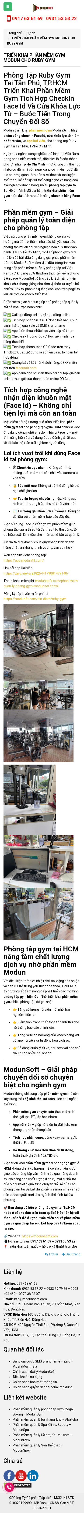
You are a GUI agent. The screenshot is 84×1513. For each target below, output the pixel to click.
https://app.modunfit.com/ (24, 560)
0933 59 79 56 (56, 1289)
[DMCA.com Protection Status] (18, 1485)
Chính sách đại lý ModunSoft (34, 1372)
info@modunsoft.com (30, 1299)
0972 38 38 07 (29, 1294)
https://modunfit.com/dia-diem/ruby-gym (35, 599)
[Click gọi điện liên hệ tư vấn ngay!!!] (9, 1487)
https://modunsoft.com (40, 1236)
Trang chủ (14, 33)
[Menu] (8, 6)
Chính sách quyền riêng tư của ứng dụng (43, 1387)
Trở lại (53, 1254)
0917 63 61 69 (27, 1283)
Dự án (31, 33)
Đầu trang (72, 1254)
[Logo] (42, 8)
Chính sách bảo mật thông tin (35, 1382)
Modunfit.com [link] (26, 368)
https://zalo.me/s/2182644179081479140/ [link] (36, 573)
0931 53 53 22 (32, 1289)
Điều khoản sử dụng (27, 1377)
